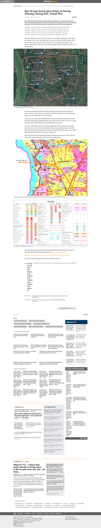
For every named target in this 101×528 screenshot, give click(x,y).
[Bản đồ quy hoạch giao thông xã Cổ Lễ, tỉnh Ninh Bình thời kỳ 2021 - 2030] (18, 374)
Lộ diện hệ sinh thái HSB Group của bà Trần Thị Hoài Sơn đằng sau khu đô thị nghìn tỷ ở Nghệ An (53, 424)
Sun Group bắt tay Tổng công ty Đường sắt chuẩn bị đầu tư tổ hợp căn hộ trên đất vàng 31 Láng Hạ (34, 490)
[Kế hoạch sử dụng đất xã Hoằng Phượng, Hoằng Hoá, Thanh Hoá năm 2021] (51, 353)
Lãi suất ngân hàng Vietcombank (67, 507)
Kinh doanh (58, 513)
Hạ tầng (25, 6)
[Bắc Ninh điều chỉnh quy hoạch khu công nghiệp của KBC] (69, 415)
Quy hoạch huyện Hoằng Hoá (20, 327)
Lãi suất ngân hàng (38, 505)
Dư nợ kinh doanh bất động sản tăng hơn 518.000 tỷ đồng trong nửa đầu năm (81, 353)
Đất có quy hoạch (39, 6)
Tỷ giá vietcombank (19, 505)
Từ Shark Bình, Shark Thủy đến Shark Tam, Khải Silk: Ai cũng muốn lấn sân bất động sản (80, 399)
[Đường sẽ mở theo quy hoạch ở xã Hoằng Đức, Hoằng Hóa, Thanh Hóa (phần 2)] (55, 276)
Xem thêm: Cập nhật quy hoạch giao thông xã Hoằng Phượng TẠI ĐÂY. (47, 255)
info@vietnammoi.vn (20, 524)
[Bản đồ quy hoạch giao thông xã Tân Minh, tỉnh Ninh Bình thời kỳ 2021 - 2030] (18, 393)
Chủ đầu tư (17, 419)
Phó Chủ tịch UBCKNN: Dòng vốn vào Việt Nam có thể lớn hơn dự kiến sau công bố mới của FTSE (81, 328)
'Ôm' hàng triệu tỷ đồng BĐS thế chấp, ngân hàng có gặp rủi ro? (81, 336)
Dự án (33, 513)
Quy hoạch (18, 6)
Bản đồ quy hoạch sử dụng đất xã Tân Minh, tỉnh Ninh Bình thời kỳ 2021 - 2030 (55, 392)
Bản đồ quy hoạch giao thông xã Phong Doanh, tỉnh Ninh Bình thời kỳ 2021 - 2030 (30, 382)
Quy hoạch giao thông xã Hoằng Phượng (53, 327)
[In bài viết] (73, 17)
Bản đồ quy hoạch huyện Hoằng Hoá (36, 321)
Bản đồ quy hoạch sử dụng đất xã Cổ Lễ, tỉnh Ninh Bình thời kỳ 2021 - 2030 (56, 374)
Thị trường (27, 513)
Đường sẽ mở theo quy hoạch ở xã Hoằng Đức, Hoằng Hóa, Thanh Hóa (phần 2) (29, 276)
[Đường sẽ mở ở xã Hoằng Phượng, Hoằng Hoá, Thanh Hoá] (22, 337)
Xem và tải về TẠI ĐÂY (59, 252)
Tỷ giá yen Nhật (80, 503)
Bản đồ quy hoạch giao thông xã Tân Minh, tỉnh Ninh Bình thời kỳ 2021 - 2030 (30, 392)
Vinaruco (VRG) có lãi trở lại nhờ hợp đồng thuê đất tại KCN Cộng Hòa (79, 386)
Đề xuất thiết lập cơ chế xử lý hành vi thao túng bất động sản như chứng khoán (34, 424)
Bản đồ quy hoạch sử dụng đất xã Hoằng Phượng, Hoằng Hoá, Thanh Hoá (50, 27)
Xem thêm (83, 438)
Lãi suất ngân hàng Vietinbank (51, 507)
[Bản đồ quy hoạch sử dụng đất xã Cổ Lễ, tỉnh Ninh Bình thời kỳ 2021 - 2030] (43, 374)
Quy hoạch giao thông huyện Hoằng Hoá (22, 324)
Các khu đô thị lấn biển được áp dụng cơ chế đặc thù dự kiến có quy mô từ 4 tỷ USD (55, 482)
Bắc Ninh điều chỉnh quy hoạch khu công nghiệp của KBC (79, 413)
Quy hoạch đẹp (48, 6)
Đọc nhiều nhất (50, 407)
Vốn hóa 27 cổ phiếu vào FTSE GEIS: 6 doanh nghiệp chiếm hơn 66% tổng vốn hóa (81, 345)
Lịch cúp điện (29, 505)
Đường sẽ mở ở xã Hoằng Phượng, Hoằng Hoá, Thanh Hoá (21, 346)
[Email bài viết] (75, 17)
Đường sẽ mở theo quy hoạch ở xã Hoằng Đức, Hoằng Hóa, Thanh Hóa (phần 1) (50, 296)
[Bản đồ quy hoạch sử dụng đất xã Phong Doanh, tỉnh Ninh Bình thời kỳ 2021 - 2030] (43, 383)
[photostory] (50, 1)
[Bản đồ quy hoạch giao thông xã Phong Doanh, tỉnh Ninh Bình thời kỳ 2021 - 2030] (18, 383)
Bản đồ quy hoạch (68, 6)
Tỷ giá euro (65, 503)
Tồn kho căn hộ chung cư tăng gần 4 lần (53, 445)
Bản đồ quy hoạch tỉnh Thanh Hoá (36, 327)
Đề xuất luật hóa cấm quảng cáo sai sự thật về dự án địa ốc (27, 437)
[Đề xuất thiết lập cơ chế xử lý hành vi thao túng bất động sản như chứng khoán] (18, 425)
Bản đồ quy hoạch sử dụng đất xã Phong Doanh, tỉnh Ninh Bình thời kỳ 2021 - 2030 (56, 382)
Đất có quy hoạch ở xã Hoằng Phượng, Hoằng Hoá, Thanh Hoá (39, 346)
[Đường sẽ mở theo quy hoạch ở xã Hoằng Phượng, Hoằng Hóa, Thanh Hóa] (26, 353)
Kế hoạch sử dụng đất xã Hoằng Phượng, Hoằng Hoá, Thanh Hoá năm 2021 (50, 363)
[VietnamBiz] (71, 322)
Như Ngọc (27, 17)
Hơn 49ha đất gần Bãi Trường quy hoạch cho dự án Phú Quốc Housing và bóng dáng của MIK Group (79, 423)
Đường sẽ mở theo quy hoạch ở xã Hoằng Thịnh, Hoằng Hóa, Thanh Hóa (49, 29)
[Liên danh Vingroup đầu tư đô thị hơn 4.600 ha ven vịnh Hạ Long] (69, 376)
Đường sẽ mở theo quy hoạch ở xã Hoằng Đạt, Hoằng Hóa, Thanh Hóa (49, 34)
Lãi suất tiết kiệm (48, 505)
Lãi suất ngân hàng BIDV (37, 507)
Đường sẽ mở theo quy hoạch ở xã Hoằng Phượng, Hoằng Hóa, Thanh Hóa (25, 363)
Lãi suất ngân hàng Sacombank (22, 507)
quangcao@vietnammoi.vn (73, 519)
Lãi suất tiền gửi (56, 505)
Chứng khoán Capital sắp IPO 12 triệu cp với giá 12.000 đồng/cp (81, 361)
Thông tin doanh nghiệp (75, 369)
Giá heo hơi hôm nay (57, 503)
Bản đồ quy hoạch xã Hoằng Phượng (41, 324)
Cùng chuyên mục (20, 369)
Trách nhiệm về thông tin (19, 526)
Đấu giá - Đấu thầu (49, 513)
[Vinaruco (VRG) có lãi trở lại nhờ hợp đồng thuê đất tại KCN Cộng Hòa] (69, 389)
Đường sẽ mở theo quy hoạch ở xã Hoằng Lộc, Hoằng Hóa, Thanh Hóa (49, 32)
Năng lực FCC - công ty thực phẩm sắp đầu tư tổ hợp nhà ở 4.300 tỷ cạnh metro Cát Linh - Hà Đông (53, 411)
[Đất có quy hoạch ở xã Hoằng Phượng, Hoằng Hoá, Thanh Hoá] (39, 337)
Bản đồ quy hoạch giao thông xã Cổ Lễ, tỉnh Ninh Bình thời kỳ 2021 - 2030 (30, 373)
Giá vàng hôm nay (19, 503)
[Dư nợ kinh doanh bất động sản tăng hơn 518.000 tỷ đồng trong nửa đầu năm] (70, 354)
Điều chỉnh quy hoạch (57, 6)
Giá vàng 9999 (28, 503)
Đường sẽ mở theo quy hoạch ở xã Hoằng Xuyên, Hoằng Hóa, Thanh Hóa (48, 300)
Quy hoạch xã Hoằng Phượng (20, 321)
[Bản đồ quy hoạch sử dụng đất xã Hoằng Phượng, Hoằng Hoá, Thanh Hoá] (56, 337)
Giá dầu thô (47, 503)
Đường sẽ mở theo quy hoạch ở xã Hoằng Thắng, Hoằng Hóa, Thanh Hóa (50, 31)
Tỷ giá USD (72, 503)
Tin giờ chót (19, 407)
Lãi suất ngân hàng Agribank (68, 505)
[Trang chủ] (14, 513)
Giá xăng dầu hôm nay (38, 503)
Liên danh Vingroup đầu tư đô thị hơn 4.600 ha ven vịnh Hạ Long (79, 373)
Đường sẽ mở (30, 6)
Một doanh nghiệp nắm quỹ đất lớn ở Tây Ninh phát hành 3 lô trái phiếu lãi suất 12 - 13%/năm (28, 416)
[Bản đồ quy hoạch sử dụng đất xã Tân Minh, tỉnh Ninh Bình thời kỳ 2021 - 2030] (43, 393)
